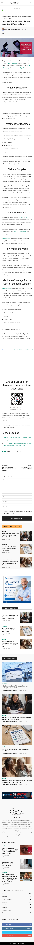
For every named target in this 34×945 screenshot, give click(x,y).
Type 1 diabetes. (24, 68)
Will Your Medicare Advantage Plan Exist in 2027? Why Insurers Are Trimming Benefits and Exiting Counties (9, 878)
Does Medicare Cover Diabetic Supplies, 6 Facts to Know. (9, 469)
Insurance (4, 531)
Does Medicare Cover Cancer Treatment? (26, 468)
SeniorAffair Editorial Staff (9, 690)
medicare (18, 451)
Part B (26, 217)
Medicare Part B (6, 288)
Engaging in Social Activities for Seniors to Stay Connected (9, 863)
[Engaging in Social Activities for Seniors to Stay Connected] (26, 864)
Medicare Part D (6, 238)
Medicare (4, 16)
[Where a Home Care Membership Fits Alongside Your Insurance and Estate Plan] (26, 562)
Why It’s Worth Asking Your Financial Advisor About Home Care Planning (10, 535)
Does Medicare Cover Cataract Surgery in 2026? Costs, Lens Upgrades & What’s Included (10, 850)
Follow (29, 928)
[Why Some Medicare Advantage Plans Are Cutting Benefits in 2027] (17, 672)
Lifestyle (4, 859)
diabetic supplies (10, 451)
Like (30, 924)
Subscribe (28, 935)
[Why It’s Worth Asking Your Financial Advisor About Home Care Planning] (26, 536)
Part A (20, 217)
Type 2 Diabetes (12, 63)
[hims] (17, 589)
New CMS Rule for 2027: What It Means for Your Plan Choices (9, 548)
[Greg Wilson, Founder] (3, 29)
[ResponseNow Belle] (17, 795)
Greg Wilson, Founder (13, 29)
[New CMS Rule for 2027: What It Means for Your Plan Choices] (26, 549)
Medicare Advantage (20, 231)
